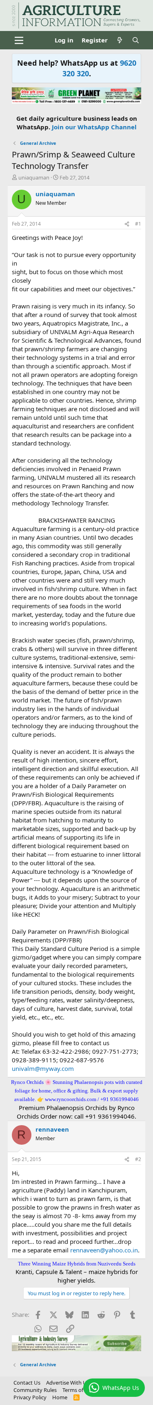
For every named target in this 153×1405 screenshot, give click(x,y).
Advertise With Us (67, 1382)
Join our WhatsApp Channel (94, 127)
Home (59, 1397)
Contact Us (26, 1382)
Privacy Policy (30, 1397)
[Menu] (19, 40)
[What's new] (120, 40)
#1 (138, 223)
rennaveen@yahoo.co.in (104, 1250)
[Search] (136, 40)
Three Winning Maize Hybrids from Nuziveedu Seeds (76, 1264)
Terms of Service (82, 1390)
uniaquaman (33, 177)
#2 (138, 1159)
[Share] (127, 224)
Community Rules (35, 1390)
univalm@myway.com (43, 1068)
